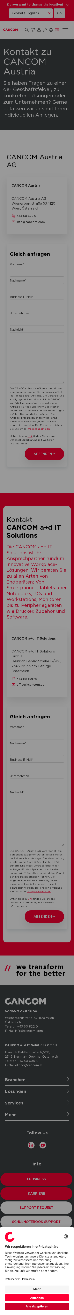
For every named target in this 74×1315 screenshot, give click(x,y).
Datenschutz (12, 1278)
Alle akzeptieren (37, 1306)
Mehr (37, 1289)
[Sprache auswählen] (65, 1236)
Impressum (28, 1278)
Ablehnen (37, 1297)
